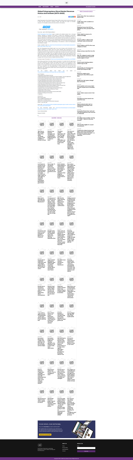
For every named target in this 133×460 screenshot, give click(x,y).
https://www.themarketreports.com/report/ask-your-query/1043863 (51, 72)
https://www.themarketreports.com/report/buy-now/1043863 (63, 59)
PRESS (51, 6)
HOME (40, 6)
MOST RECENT (46, 6)
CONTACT (57, 6)
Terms (63, 445)
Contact (64, 450)
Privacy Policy (65, 447)
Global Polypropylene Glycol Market (45, 34)
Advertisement (65, 449)
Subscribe (86, 451)
